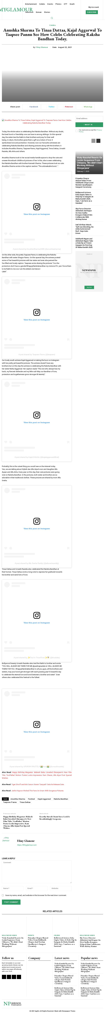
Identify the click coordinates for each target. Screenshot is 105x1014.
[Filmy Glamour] (8, 842)
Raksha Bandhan (61, 799)
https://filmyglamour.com (26, 845)
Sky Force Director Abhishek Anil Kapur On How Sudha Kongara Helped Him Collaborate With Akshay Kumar (83, 214)
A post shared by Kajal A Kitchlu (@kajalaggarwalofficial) (37, 457)
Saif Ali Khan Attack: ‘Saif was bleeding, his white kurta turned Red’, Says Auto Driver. (84, 229)
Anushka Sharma (18, 799)
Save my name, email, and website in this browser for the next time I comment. (36, 895)
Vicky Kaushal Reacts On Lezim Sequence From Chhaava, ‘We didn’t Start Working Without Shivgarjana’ (89, 162)
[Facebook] (4, 977)
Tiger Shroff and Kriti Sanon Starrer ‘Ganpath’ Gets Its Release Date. (37, 784)
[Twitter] (14, 977)
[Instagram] (9, 977)
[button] (52, 18)
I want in (88, 125)
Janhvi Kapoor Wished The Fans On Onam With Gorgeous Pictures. (37, 791)
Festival (31, 799)
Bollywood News (9, 935)
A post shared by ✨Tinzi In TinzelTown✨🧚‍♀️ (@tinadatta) (37, 657)
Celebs (52, 25)
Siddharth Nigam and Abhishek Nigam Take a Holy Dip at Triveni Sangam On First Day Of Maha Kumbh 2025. (84, 243)
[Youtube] (19, 977)
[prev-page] (93, 141)
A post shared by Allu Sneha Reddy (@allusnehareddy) (37, 563)
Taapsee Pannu (10, 802)
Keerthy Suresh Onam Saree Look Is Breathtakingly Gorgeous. (55, 817)
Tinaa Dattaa (25, 802)
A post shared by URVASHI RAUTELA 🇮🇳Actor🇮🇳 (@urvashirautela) (37, 766)
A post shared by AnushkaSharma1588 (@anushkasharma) (37, 249)
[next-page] (98, 141)
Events (31, 935)
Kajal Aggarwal (44, 799)
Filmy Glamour (42, 47)
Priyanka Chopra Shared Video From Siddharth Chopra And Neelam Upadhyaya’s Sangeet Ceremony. (84, 182)
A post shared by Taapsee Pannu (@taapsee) (36, 354)
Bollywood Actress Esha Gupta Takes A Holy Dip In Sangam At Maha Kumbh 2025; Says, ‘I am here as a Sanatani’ (84, 197)
